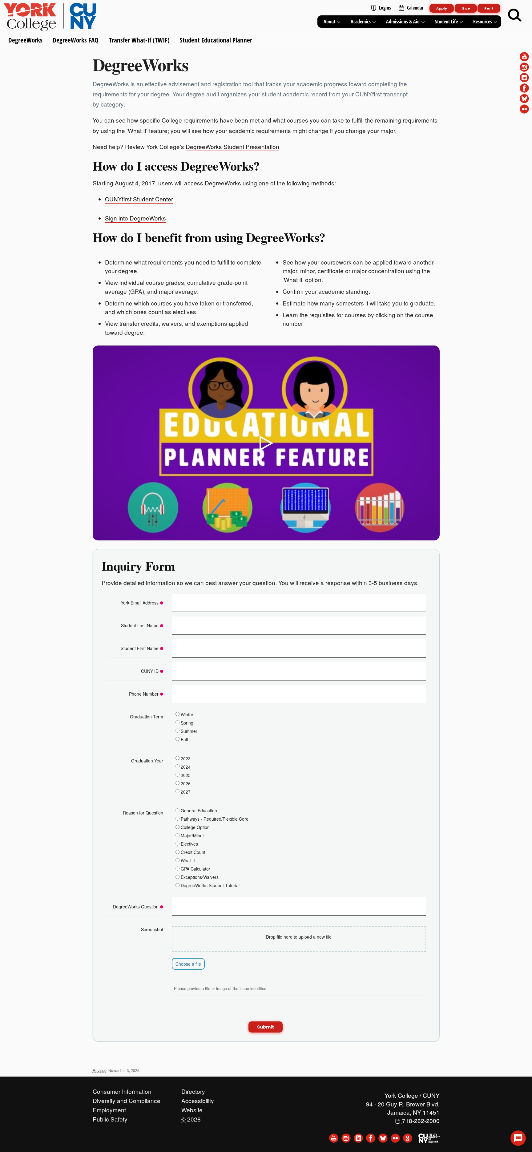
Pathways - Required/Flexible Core (214, 819)
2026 (186, 783)
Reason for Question (143, 813)
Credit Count (193, 852)
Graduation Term (146, 716)
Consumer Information (122, 1090)
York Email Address (140, 603)
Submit (265, 1027)
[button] (518, 1138)
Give (465, 8)
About (329, 21)
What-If (188, 860)
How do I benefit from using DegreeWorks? (209, 237)
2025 (186, 775)
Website (192, 1108)
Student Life (446, 21)
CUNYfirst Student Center (139, 199)
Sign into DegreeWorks (135, 218)
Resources (482, 21)
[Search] (514, 15)
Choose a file (188, 964)
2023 (186, 758)
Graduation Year (147, 761)
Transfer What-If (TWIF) (139, 40)
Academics (361, 21)
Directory (193, 1090)
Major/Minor (192, 835)
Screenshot (152, 929)
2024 (186, 766)
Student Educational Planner (215, 40)
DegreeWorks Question (136, 906)
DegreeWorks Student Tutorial (210, 885)
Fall (184, 739)
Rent (489, 8)
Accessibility (197, 1099)
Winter (187, 714)
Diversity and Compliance (126, 1099)
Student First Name (140, 648)
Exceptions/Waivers (200, 877)
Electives (189, 844)
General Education (199, 810)
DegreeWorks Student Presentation (232, 146)
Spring (187, 722)
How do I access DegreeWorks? (176, 165)
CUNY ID (150, 671)
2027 (186, 791)
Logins (385, 7)
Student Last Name (140, 625)
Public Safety (110, 1117)
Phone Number (144, 694)
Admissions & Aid (403, 21)
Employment (109, 1108)
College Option (195, 827)
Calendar (415, 7)
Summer (189, 731)
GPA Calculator (195, 869)
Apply (441, 8)
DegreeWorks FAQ (76, 40)
